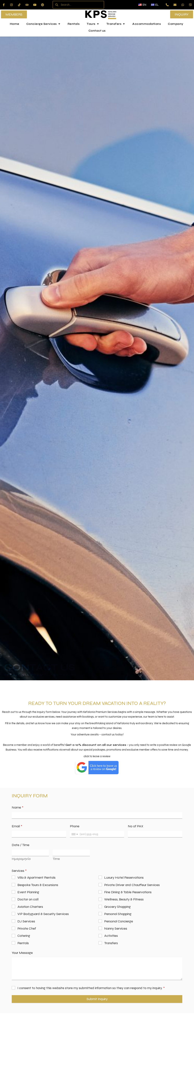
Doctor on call (27, 899)
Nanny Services (115, 928)
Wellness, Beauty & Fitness (124, 899)
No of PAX (135, 826)
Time (56, 858)
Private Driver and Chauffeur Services (132, 885)
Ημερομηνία (21, 858)
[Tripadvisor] (27, 5)
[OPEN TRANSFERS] (123, 24)
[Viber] (190, 5)
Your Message (22, 953)
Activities (111, 936)
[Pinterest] (42, 5)
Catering (23, 936)
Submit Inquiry (97, 999)
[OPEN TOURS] (97, 24)
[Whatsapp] (182, 5)
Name (17, 807)
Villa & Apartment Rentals (36, 877)
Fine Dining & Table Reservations (128, 892)
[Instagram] (11, 5)
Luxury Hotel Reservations (124, 877)
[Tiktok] (19, 5)
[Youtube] (35, 5)
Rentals (23, 943)
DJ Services (26, 921)
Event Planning (28, 892)
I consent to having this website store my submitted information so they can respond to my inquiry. (91, 988)
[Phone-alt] (167, 5)
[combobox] (74, 834)
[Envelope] (175, 5)
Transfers (111, 943)
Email (17, 826)
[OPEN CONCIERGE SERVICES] (59, 24)
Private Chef (26, 928)
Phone (74, 826)
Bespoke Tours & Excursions (37, 885)
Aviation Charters (30, 907)
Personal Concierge (118, 921)
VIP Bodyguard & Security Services (43, 914)
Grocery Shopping (117, 907)
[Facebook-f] (3, 5)
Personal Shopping (117, 914)
